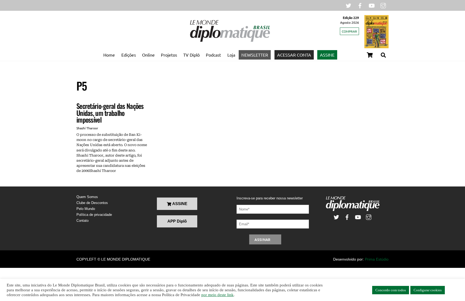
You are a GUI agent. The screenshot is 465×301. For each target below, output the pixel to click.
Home (109, 54)
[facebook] (360, 5)
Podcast (213, 54)
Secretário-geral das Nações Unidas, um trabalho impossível (110, 112)
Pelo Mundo (85, 209)
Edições (128, 54)
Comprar (349, 31)
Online (148, 54)
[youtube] (371, 5)
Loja (231, 54)
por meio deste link (217, 295)
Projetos (169, 54)
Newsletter (254, 54)
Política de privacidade (94, 215)
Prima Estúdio (377, 259)
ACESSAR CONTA (294, 54)
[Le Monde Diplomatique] (229, 40)
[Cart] (369, 55)
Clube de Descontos (92, 203)
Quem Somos (87, 197)
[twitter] (348, 5)
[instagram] (383, 5)
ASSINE (327, 54)
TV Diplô (191, 54)
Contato (82, 221)
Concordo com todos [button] (390, 290)
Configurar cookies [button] (428, 290)
